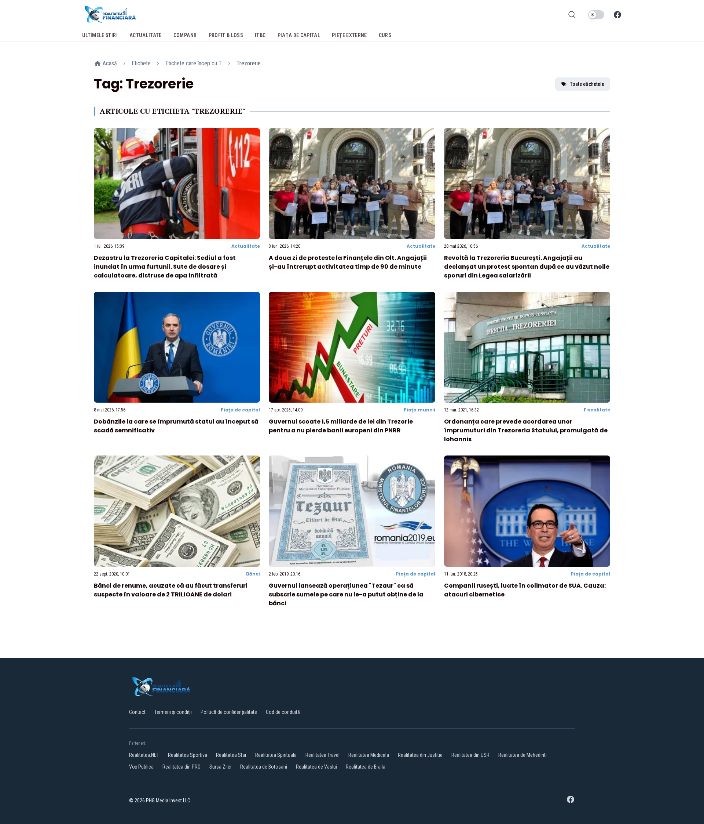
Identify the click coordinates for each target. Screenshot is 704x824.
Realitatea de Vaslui (316, 767)
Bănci (253, 574)
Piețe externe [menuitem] (349, 35)
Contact (137, 712)
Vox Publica (141, 767)
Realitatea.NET (144, 755)
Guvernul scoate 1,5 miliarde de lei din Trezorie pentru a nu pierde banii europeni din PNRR (341, 426)
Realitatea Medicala (368, 755)
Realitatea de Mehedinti (522, 755)
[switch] (596, 14)
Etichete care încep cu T (193, 63)
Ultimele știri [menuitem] (100, 35)
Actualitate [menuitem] (145, 35)
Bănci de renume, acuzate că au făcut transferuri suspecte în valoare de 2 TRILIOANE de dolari (170, 590)
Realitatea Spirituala (276, 755)
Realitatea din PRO (181, 767)
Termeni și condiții (173, 712)
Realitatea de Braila (365, 767)
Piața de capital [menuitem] (299, 35)
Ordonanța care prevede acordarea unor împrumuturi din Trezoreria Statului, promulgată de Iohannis (526, 430)
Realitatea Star (231, 755)
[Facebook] (617, 14)
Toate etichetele (587, 84)
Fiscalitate (597, 410)
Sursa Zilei (220, 767)
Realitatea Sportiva (187, 755)
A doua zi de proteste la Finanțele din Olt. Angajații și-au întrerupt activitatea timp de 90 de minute (348, 262)
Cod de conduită (283, 712)
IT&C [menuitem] (260, 35)
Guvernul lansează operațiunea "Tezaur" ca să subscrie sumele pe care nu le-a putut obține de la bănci (346, 594)
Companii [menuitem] (185, 35)
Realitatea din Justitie (420, 755)
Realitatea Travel (322, 755)
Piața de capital (240, 410)
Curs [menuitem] (385, 35)
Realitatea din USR (470, 755)
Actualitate (245, 246)
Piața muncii (419, 410)
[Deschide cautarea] (572, 14)
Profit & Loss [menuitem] (226, 35)
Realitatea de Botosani (263, 767)
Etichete (141, 63)
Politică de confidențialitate (229, 712)
